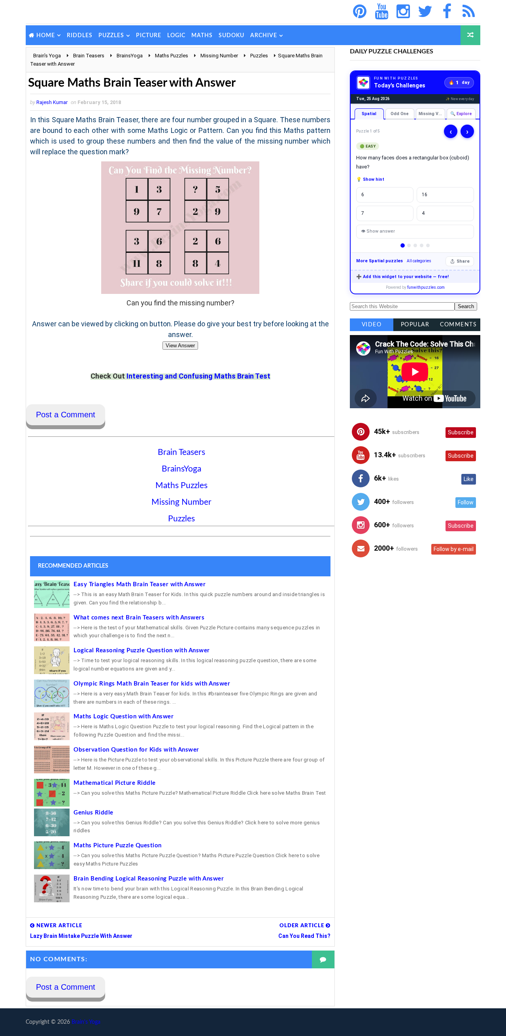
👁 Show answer (378, 231)
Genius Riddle (93, 813)
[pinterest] (360, 12)
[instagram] (403, 12)
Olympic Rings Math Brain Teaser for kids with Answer (152, 684)
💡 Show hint (370, 179)
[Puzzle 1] (402, 245)
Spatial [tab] (369, 113)
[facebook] (447, 12)
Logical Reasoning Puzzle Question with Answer (142, 650)
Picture (148, 35)
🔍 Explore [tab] (461, 113)
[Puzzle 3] (415, 245)
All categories (419, 261)
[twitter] (425, 12)
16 (424, 194)
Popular (415, 325)
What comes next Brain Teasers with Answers (139, 618)
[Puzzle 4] (421, 245)
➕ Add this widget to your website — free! (402, 276)
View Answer (180, 345)
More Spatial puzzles (379, 260)
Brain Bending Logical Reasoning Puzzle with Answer (149, 879)
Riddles (80, 35)
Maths (202, 35)
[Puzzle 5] (428, 245)
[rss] (468, 12)
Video (372, 325)
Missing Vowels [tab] (432, 113)
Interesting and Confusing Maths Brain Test (198, 376)
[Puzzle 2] (409, 245)
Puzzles (111, 35)
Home (45, 35)
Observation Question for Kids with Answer (136, 750)
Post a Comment (65, 414)
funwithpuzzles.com (426, 287)
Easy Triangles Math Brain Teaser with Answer (140, 584)
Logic (176, 35)
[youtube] (381, 12)
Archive (263, 35)
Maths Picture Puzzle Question (118, 845)
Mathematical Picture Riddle (115, 783)
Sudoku (231, 35)
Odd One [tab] (400, 113)
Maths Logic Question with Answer (124, 717)
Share (463, 261)
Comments (458, 325)
